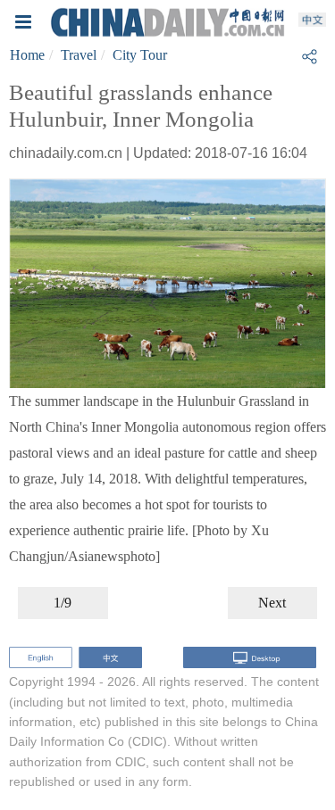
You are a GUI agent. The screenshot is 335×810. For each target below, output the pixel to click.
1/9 (62, 602)
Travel (78, 54)
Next (272, 602)
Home (27, 54)
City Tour (140, 54)
